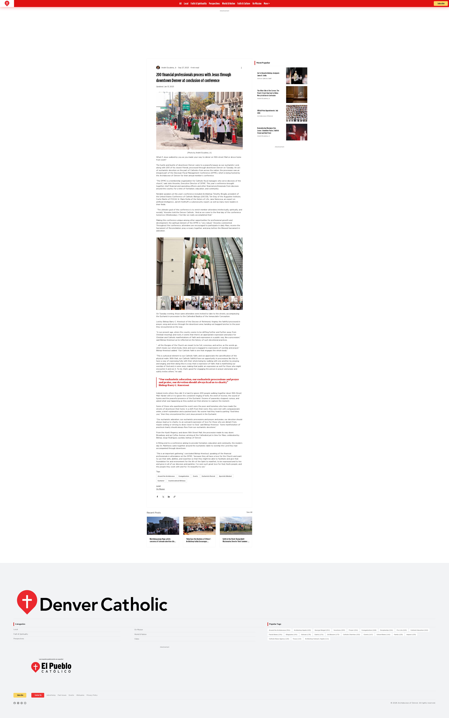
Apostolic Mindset (225, 476)
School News (384, 634)
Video (136, 639)
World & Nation (140, 634)
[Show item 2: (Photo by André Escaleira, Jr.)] (178, 303)
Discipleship (387, 630)
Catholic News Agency (280, 639)
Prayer (354, 630)
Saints (320, 634)
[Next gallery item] (240, 266)
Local (158, 486)
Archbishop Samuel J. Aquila (317, 639)
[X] (18, 703)
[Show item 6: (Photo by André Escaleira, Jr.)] (236, 303)
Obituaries (80, 695)
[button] (267, 3)
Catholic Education (420, 630)
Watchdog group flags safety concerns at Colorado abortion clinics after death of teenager (163, 540)
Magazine (292, 634)
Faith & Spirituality (20, 634)
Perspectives (18, 639)
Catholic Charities (352, 634)
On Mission (160, 489)
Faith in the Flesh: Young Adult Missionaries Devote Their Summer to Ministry (236, 540)
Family (399, 634)
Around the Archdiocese (166, 476)
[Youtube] (25, 703)
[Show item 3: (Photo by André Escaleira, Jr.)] (192, 303)
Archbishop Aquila (303, 630)
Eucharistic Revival (208, 476)
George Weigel (323, 630)
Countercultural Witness (176, 481)
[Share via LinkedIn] (169, 497)
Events (195, 476)
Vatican (306, 634)
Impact (412, 634)
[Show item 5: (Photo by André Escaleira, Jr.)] (222, 303)
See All (249, 512)
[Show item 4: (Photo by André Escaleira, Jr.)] (207, 303)
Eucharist (161, 481)
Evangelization (184, 476)
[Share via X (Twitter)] (163, 497)
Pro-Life (402, 630)
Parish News (276, 634)
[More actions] (241, 67)
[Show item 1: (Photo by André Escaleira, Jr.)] (163, 303)
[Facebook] (14, 703)
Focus (298, 639)
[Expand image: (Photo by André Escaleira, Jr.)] (199, 266)
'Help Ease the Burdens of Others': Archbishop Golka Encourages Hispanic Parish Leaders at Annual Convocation (198, 540)
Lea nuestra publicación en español (51, 659)
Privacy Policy (92, 695)
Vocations (340, 630)
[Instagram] (21, 703)
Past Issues (62, 695)
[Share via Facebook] (157, 497)
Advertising (51, 695)
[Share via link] (174, 497)
